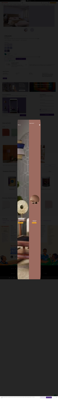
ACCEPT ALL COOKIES (48, 397)
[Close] (39, 125)
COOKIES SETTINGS (43, 397)
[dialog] (29, 199)
